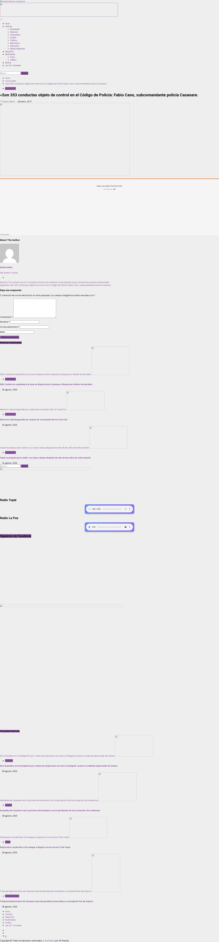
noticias (8, 26)
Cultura (13, 37)
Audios (8, 62)
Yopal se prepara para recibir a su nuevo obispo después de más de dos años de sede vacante (44, 447)
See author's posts (9, 272)
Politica (13, 40)
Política (8, 805)
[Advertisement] (59, 16)
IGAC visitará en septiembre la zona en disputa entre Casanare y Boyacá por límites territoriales (45, 374)
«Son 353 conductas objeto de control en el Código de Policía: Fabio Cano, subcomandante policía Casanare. (55, 285)
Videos (13, 60)
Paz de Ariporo (12, 896)
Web (2, 332)
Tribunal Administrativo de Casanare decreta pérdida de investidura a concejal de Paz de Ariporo (45, 891)
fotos (12, 57)
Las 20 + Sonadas (13, 65)
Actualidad (14, 29)
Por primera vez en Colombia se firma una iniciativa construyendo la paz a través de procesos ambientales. (55, 282)
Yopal (7, 842)
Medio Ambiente (17, 49)
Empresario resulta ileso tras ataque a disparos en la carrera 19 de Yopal (34, 837)
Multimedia (10, 54)
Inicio (7, 23)
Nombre (5, 321)
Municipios (15, 43)
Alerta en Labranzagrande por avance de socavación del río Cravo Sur (33, 409)
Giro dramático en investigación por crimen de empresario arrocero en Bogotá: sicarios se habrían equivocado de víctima (57, 755)
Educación (14, 46)
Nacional (14, 32)
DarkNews (50, 940)
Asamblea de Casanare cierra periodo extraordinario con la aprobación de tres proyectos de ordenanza (49, 800)
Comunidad (15, 35)
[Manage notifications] (6, 936)
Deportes (9, 51)
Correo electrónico (9, 326)
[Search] (1, 70)
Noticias (9, 760)
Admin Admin (8, 101)
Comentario (6, 317)
